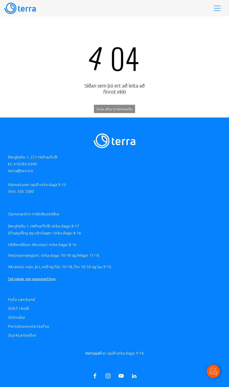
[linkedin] (134, 376)
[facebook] (95, 376)
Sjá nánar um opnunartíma (31, 278)
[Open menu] (217, 8)
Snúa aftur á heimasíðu (114, 108)
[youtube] (121, 376)
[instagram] (108, 376)
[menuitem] (114, 299)
